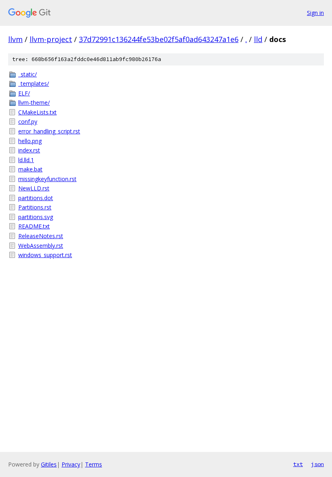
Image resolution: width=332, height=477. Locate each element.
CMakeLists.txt (37, 112)
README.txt (34, 226)
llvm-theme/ (34, 102)
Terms (93, 464)
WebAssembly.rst (40, 245)
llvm (15, 39)
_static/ (27, 74)
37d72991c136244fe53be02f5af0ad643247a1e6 (158, 39)
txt (298, 464)
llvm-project (51, 39)
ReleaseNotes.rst (40, 236)
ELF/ (24, 93)
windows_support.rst (45, 255)
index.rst (29, 150)
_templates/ (33, 83)
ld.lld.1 (26, 160)
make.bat (30, 169)
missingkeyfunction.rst (47, 179)
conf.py (27, 121)
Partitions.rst (34, 207)
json (317, 464)
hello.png (30, 141)
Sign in (315, 13)
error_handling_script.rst (49, 131)
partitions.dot (35, 198)
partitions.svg (35, 217)
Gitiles (49, 464)
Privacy (71, 464)
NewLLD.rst (33, 188)
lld (258, 39)
